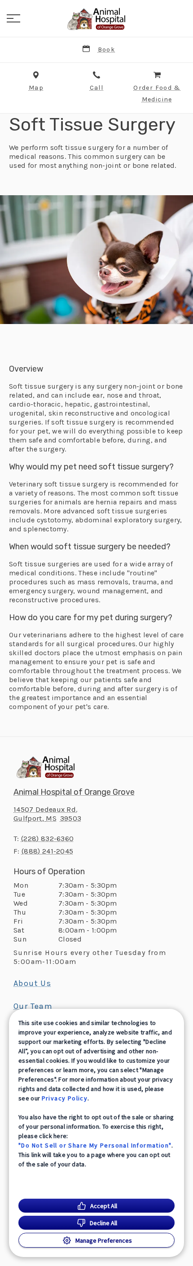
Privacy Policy (65, 1098)
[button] (13, 18)
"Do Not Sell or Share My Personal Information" (94, 1145)
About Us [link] (32, 983)
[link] (96, 18)
